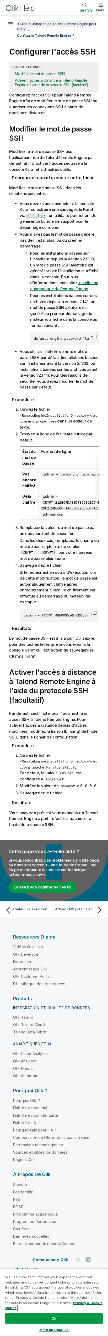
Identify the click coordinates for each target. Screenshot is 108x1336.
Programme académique (35, 1214)
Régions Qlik (24, 1159)
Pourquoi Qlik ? (26, 1100)
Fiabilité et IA (24, 1122)
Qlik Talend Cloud (29, 1024)
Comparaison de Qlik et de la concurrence (51, 1137)
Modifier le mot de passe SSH (40, 73)
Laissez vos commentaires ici (42, 887)
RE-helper (36, 215)
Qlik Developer (26, 954)
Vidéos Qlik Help (28, 947)
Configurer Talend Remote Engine (44, 35)
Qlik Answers (25, 1061)
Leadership (23, 1192)
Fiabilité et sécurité (30, 1108)
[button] (94, 337)
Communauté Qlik (50, 1259)
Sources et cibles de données (40, 1152)
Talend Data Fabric (30, 1032)
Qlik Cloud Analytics (30, 1053)
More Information (54, 1330)
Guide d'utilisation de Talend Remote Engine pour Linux (56, 26)
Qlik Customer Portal (31, 976)
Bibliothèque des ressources (39, 984)
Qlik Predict (23, 1068)
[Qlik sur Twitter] (78, 1259)
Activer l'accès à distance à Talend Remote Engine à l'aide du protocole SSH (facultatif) (51, 82)
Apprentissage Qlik (30, 969)
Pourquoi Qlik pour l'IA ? (34, 1130)
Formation (22, 961)
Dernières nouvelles (31, 1236)
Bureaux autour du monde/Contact (44, 1243)
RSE (16, 1199)
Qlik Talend (23, 1017)
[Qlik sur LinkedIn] (88, 1259)
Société (20, 1184)
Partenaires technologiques (38, 1145)
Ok (54, 1318)
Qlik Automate (26, 1075)
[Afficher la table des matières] (10, 24)
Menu (100, 10)
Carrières (21, 1229)
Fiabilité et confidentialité (35, 1115)
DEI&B (18, 1206)
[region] (54, 1302)
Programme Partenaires (34, 1221)
